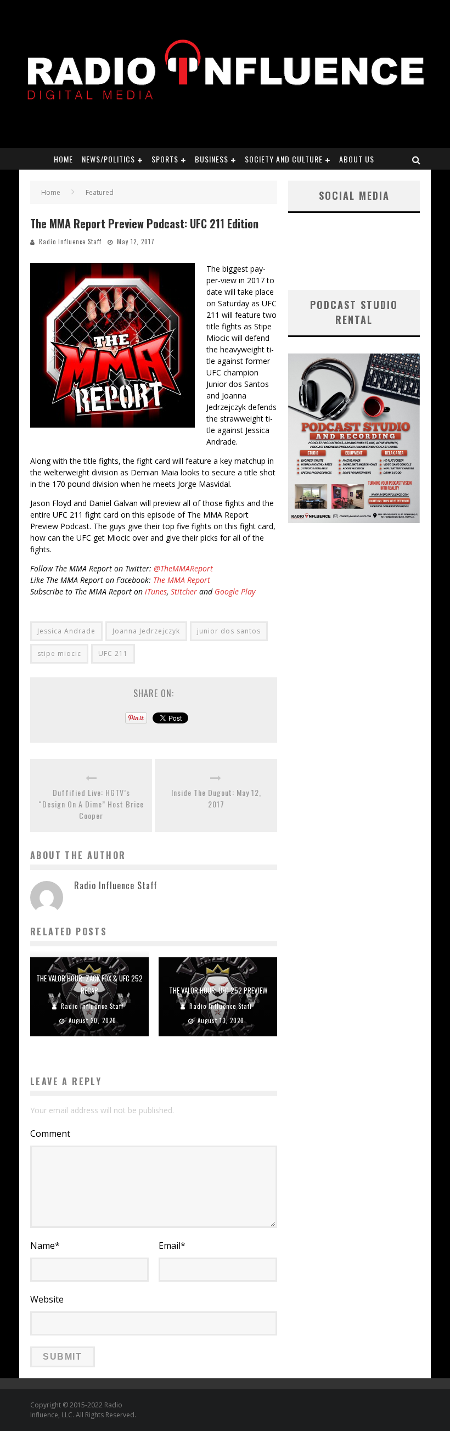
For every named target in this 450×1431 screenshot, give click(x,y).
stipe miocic (59, 653)
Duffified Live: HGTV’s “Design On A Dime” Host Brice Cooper (91, 804)
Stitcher (184, 591)
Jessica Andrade (66, 631)
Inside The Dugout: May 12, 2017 (216, 798)
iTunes (155, 591)
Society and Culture (284, 159)
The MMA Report (181, 580)
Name (45, 1245)
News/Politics (108, 159)
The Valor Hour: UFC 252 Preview (218, 990)
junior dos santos (229, 631)
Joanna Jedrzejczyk (146, 631)
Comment (50, 1133)
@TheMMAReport (183, 568)
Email (172, 1245)
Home (63, 159)
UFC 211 (113, 653)
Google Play (235, 591)
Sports (164, 159)
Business (211, 159)
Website (47, 1299)
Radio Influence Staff (70, 241)
